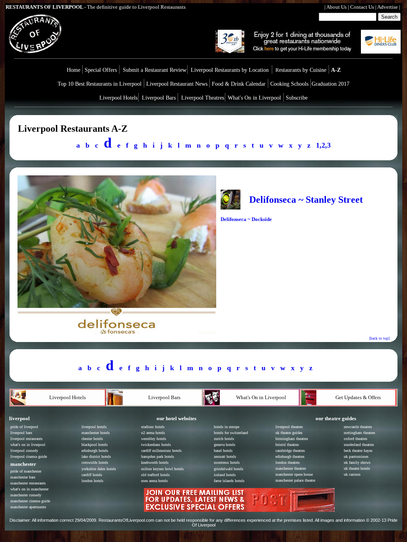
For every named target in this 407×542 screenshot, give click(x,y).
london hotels (92, 481)
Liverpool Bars (159, 98)
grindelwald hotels (228, 469)
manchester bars (22, 477)
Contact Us (362, 7)
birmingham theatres (291, 438)
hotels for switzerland (231, 433)
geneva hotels (224, 444)
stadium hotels (153, 427)
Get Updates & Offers (358, 397)
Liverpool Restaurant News (176, 84)
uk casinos (352, 474)
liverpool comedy (24, 450)
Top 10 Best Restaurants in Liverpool (100, 84)
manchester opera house (294, 474)
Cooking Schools (289, 84)
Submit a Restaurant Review (154, 70)
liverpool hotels (94, 427)
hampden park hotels (157, 456)
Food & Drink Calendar (239, 84)
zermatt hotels (225, 456)
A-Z (336, 70)
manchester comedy (25, 495)
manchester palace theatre (295, 480)
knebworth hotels (155, 462)
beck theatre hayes (358, 450)
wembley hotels (153, 438)
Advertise (387, 7)
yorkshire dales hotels (98, 469)
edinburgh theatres (289, 456)
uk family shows (357, 462)
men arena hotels (154, 481)
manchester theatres (290, 468)
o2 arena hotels (153, 433)
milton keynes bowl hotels (162, 469)
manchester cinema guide (30, 501)
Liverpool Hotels (118, 98)
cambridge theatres (290, 450)
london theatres (287, 462)
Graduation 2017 (330, 84)
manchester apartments (28, 507)
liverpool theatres (289, 427)
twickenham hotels (156, 444)
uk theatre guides (288, 433)
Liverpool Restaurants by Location (230, 70)
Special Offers (101, 70)
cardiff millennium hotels (161, 450)
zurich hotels (224, 438)
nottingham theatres (359, 433)
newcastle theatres (358, 427)
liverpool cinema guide (28, 456)
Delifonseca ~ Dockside (246, 219)
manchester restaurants (28, 483)
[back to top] (379, 338)
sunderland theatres (359, 444)
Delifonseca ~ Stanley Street (306, 199)
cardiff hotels (91, 475)
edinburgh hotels (94, 450)
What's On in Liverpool (254, 98)
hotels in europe (226, 427)
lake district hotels (96, 456)
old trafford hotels (155, 475)
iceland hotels (225, 475)
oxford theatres (355, 438)
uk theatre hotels (357, 468)
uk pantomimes (356, 456)
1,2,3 (323, 145)
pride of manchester (25, 471)
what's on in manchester (29, 489)
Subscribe (297, 98)
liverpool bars (21, 433)
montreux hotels (227, 462)
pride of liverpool (24, 427)
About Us (336, 7)
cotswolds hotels (94, 462)
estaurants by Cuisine (301, 70)
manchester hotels (95, 433)
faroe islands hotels (229, 481)
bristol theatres (287, 444)
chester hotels (92, 438)
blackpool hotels (94, 444)
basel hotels (223, 450)
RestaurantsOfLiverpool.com (126, 520)
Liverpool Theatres (202, 98)
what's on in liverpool (27, 444)
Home (73, 70)
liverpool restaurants (26, 438)
